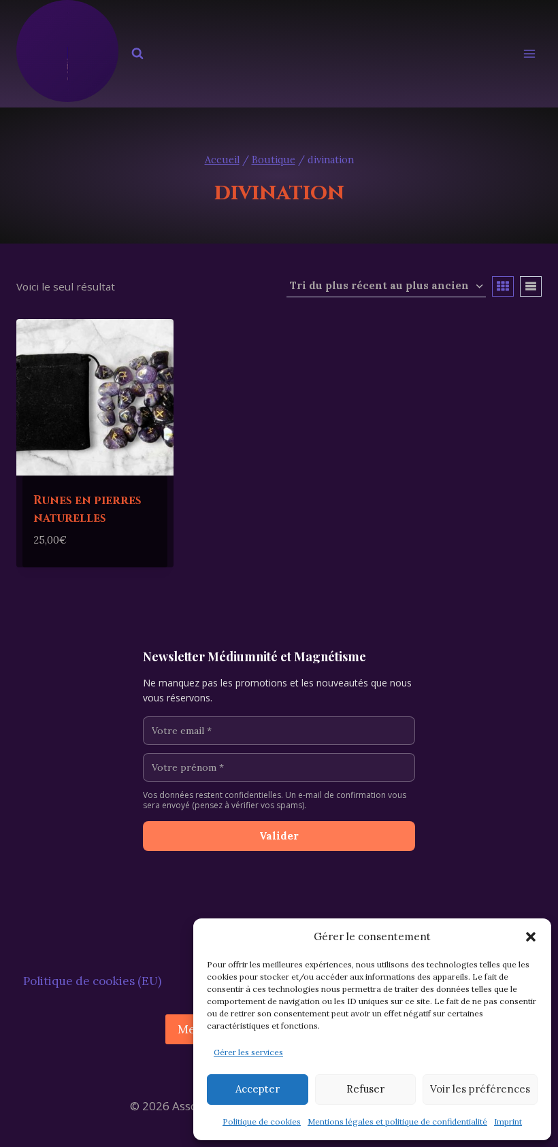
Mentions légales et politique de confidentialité (397, 1121)
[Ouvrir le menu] (529, 54)
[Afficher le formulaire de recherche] (137, 53)
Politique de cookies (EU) (92, 981)
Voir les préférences (480, 1088)
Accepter (257, 1088)
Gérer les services (248, 1052)
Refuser (365, 1088)
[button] (531, 937)
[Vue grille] (503, 286)
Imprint (508, 1121)
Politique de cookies (262, 1121)
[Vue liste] (531, 286)
